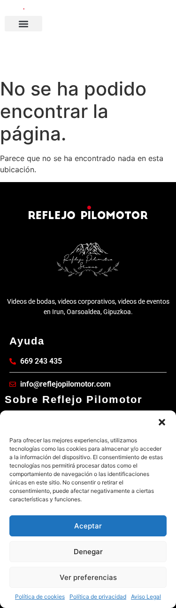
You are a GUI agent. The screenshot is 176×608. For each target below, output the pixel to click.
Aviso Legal (146, 596)
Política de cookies (40, 596)
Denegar (88, 551)
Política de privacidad (97, 596)
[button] (162, 422)
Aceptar (88, 525)
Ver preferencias (88, 577)
